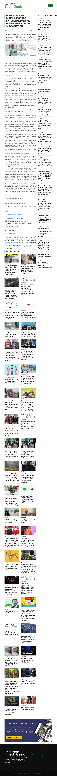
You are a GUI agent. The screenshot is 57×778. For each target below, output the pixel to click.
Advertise (32, 752)
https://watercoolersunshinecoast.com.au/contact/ (17, 75)
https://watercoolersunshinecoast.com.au (15, 214)
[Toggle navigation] (50, 5)
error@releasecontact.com (11, 242)
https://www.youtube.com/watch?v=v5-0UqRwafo (17, 153)
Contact (31, 754)
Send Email (10, 220)
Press (31, 751)
